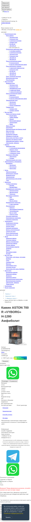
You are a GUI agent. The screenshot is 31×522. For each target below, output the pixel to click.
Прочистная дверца (11, 243)
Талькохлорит (13, 122)
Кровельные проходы (12, 223)
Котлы (6, 170)
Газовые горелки (14, 110)
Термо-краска (10, 284)
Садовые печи (10, 262)
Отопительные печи (10, 34)
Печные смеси (10, 226)
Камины (7, 144)
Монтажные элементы (12, 195)
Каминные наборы (11, 274)
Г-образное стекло (14, 151)
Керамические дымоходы (13, 202)
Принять (8, 517)
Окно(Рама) (9, 127)
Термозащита (8, 221)
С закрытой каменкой (15, 91)
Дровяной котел (10, 175)
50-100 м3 (12, 44)
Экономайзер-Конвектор (16, 209)
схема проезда (5, 23)
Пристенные (12, 156)
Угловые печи (13, 42)
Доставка (5, 418)
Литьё (6, 236)
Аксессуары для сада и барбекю (15, 269)
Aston (2, 352)
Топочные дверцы (11, 240)
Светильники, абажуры (12, 143)
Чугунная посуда (11, 267)
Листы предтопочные (12, 233)
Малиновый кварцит (15, 120)
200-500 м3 (12, 59)
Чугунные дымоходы (12, 216)
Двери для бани (10, 126)
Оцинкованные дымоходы (13, 218)
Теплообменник (13, 211)
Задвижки (8, 248)
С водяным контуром (15, 40)
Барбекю (8, 258)
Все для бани (8, 112)
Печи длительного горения (13, 66)
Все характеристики (6, 403)
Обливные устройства (12, 136)
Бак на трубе (13, 212)
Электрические (10, 177)
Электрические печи (11, 100)
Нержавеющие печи (15, 88)
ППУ (10, 197)
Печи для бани (9, 81)
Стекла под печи (10, 231)
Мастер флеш (13, 201)
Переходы (12, 194)
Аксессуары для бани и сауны (14, 137)
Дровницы (9, 275)
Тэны (7, 180)
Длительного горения (12, 173)
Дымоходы (8, 182)
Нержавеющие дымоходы (13, 189)
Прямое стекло (13, 149)
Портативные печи (11, 265)
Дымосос (12, 207)
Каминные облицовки (12, 155)
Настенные (12, 102)
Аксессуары (12, 168)
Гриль (7, 260)
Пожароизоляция (11, 224)
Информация (5, 429)
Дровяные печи (10, 83)
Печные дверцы (10, 245)
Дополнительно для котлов (13, 178)
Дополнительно (10, 206)
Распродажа (8, 286)
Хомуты (11, 199)
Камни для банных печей (13, 114)
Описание (5, 407)
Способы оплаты (7, 414)
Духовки (8, 253)
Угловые (11, 158)
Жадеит (11, 119)
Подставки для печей (12, 235)
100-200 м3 (12, 46)
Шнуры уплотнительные (13, 229)
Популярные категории (7, 432)
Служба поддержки (6, 430)
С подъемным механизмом (17, 148)
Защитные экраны (11, 277)
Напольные (12, 103)
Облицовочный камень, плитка (14, 141)
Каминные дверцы (11, 238)
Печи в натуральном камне (13, 61)
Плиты (8, 250)
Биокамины (9, 163)
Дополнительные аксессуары (14, 279)
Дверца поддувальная (12, 241)
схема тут (19, 29)
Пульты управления (15, 105)
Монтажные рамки (11, 252)
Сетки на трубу (10, 132)
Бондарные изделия (11, 134)
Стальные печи (13, 39)
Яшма (11, 124)
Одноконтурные (13, 190)
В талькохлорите (14, 63)
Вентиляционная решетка (13, 281)
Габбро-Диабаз (13, 117)
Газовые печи (10, 107)
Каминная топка (10, 146)
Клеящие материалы (12, 228)
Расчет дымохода (10, 287)
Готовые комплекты (11, 183)
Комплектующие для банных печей (16, 129)
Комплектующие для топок (13, 160)
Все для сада (8, 255)
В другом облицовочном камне (18, 64)
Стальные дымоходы (12, 219)
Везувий (11, 185)
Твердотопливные (11, 172)
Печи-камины (10, 35)
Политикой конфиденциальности (13, 513)
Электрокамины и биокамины (13, 161)
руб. (5, 7)
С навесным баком (14, 90)
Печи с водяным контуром (13, 76)
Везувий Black (13, 187)
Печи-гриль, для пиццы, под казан (15, 257)
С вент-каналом (13, 204)
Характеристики (7, 411)
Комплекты (12, 95)
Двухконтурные (13, 192)
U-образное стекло (14, 153)
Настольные (12, 166)
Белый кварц (13, 115)
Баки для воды (10, 131)
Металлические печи (12, 78)
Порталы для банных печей (14, 139)
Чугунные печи (13, 37)
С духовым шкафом (15, 51)
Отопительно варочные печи (14, 49)
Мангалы (8, 264)
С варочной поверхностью (16, 68)
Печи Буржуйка (10, 80)
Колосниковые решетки (12, 247)
